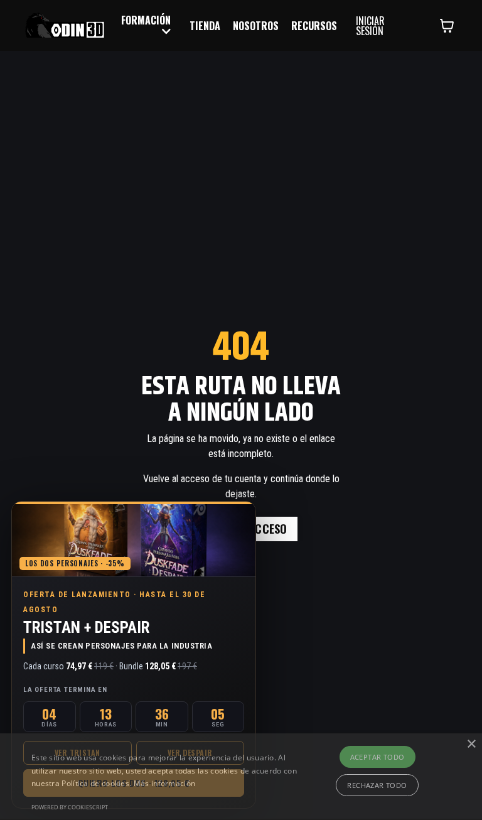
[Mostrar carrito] (447, 26)
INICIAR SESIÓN (370, 25)
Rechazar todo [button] (377, 785)
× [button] (471, 744)
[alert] (241, 776)
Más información (165, 783)
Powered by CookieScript (69, 807)
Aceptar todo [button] (377, 757)
